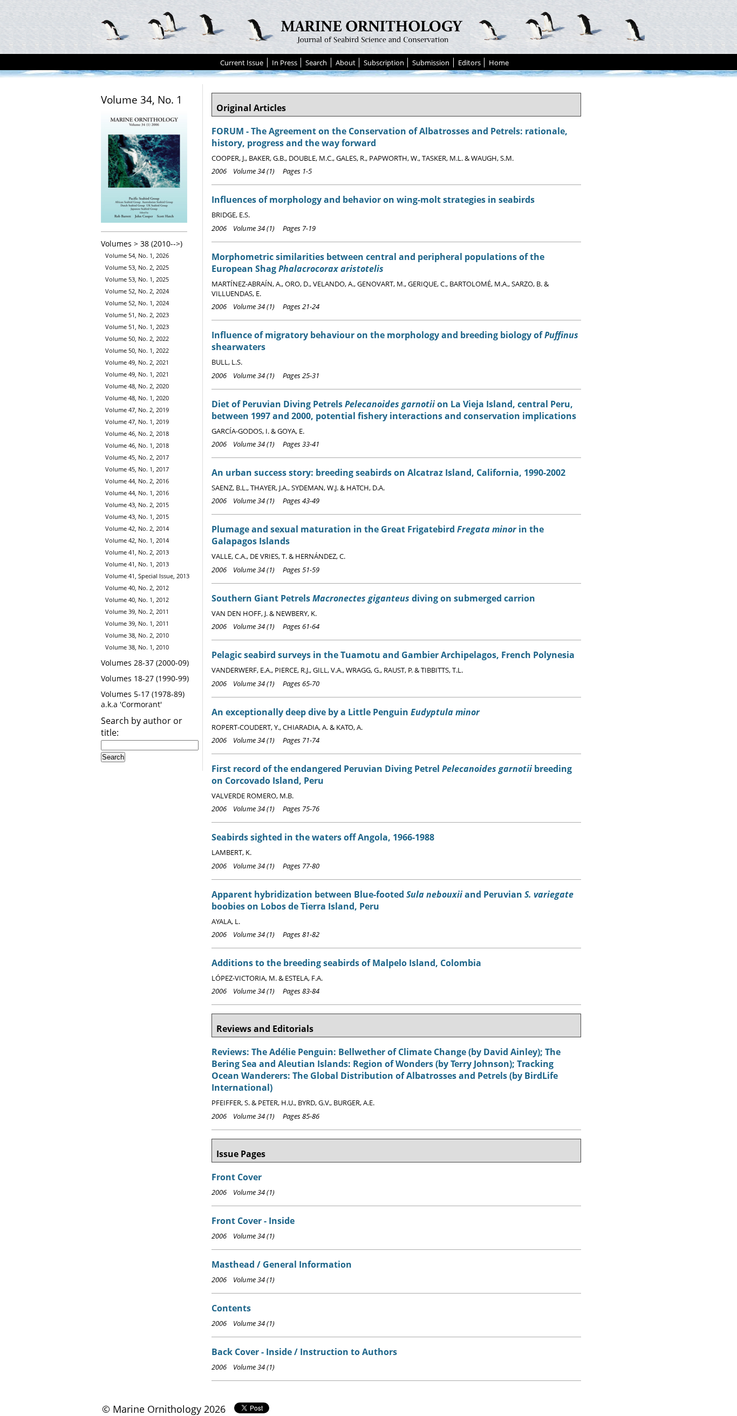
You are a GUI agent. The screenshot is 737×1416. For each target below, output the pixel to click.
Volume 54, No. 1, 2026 (137, 255)
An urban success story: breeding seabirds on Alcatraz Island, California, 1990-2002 (388, 472)
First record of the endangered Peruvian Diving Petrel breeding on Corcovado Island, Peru (391, 774)
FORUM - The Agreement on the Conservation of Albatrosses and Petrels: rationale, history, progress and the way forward (389, 137)
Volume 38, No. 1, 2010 (137, 647)
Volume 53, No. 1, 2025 (137, 279)
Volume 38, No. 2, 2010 (137, 635)
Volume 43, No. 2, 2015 (137, 505)
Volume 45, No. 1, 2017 (137, 469)
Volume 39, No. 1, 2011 (137, 623)
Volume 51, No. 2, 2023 (137, 315)
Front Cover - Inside (253, 1221)
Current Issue (241, 62)
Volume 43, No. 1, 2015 (137, 516)
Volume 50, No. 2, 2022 (137, 338)
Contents (231, 1308)
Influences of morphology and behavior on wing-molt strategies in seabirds (373, 200)
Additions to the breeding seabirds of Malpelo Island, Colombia (346, 963)
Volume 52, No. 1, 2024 (137, 303)
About (346, 62)
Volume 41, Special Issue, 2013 (147, 576)
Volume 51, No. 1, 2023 (137, 327)
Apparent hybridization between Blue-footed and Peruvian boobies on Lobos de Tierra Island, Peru (392, 900)
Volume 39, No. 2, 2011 (137, 611)
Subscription (384, 62)
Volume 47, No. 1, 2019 (137, 422)
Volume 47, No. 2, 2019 (137, 410)
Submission (430, 62)
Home (499, 62)
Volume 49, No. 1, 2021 (137, 374)
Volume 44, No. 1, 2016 (137, 493)
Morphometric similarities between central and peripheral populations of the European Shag (377, 263)
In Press (284, 62)
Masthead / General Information (281, 1264)
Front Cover (236, 1177)
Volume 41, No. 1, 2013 (137, 564)
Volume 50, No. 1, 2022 (137, 350)
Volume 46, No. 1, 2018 (137, 445)
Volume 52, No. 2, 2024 (137, 291)
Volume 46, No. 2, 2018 (137, 433)
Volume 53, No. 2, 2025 (137, 267)
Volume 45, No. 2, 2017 (137, 457)
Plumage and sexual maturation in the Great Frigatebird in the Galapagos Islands (377, 535)
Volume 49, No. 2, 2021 (137, 362)
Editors (469, 62)
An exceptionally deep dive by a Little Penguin (345, 712)
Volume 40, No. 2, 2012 (137, 588)
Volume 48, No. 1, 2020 (137, 398)
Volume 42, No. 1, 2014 (137, 540)
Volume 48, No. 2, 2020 (137, 386)
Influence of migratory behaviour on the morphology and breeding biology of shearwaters (394, 341)
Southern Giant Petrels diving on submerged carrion (373, 598)
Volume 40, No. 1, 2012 (137, 600)
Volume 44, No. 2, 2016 (137, 481)
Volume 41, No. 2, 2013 (137, 552)
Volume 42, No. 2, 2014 (137, 528)
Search (316, 62)
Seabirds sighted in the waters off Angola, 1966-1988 (322, 837)
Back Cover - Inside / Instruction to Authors (304, 1352)
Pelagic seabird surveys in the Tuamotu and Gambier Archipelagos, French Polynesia (393, 655)
